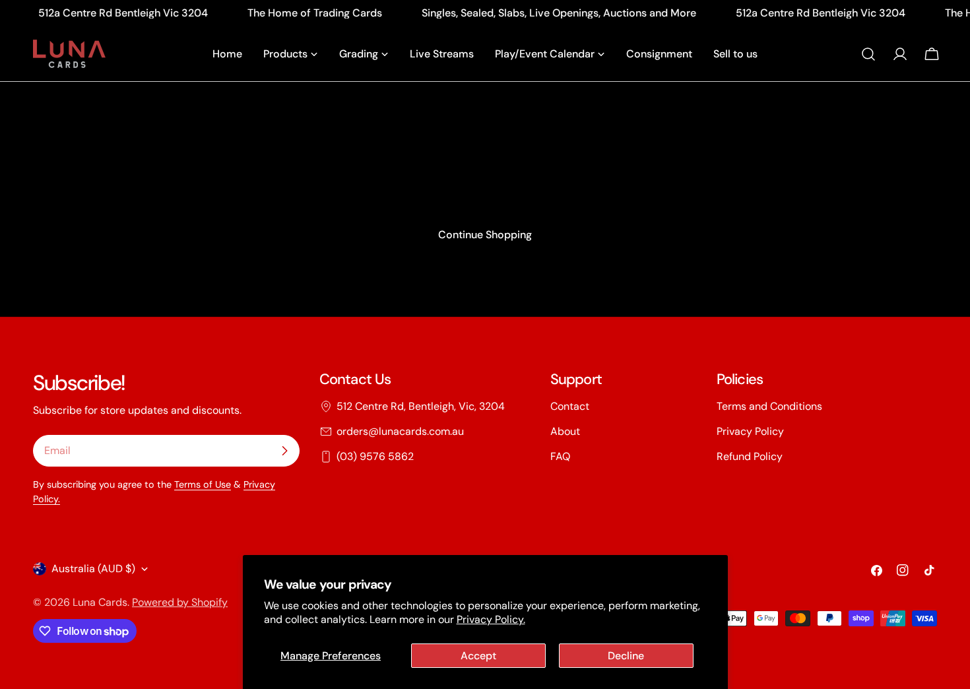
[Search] (868, 54)
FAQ (560, 456)
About (565, 431)
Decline (626, 656)
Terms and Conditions (769, 406)
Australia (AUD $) (93, 568)
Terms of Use (202, 484)
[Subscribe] (284, 451)
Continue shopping (485, 235)
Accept (478, 656)
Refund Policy (750, 456)
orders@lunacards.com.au (400, 431)
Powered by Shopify (180, 602)
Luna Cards (100, 602)
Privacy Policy (750, 431)
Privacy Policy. (491, 619)
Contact (569, 406)
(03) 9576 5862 (375, 456)
